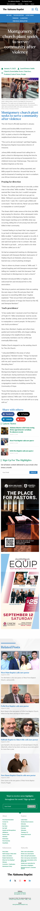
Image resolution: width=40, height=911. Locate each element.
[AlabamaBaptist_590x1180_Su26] (20, 591)
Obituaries (23, 830)
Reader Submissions (7, 858)
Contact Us (5, 822)
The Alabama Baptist (14, 1)
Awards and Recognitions (9, 830)
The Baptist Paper (27, 1)
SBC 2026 (8, 15)
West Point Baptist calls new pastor (22, 440)
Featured (7, 74)
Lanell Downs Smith (27, 68)
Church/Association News (13, 71)
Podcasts (23, 828)
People (23, 74)
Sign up (33, 472)
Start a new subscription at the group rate (29, 860)
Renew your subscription (27, 853)
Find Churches (6, 841)
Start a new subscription (27, 851)
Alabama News (25, 826)
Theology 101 (24, 832)
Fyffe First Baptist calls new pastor (21, 451)
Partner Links (5, 834)
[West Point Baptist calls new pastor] (4, 441)
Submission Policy (7, 866)
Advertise (4, 836)
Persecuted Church (26, 834)
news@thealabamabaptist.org (20, 904)
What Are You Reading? (8, 860)
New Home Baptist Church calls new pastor (18, 775)
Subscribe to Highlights (27, 865)
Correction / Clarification (8, 864)
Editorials (23, 824)
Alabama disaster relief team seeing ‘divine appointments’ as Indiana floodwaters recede (22, 430)
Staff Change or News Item (9, 853)
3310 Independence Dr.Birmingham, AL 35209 (20, 893)
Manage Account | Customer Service (28, 868)
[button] (36, 9)
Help (26, 899)
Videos (23, 836)
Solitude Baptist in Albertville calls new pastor (19, 740)
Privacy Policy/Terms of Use (16, 899)
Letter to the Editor (7, 856)
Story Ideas (5, 851)
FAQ (30, 899)
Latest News (30, 15)
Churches (27, 71)
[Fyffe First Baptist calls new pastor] (4, 451)
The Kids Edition (18, 15)
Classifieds (24, 18)
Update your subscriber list (28, 863)
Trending (15, 18)
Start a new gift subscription (28, 856)
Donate (4, 824)
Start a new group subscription (29, 858)
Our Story (4, 826)
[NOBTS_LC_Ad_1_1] (20, 515)
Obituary (4, 862)
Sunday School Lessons (27, 822)
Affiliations (5, 832)
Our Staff (4, 828)
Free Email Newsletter (20, 21)
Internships (5, 838)
